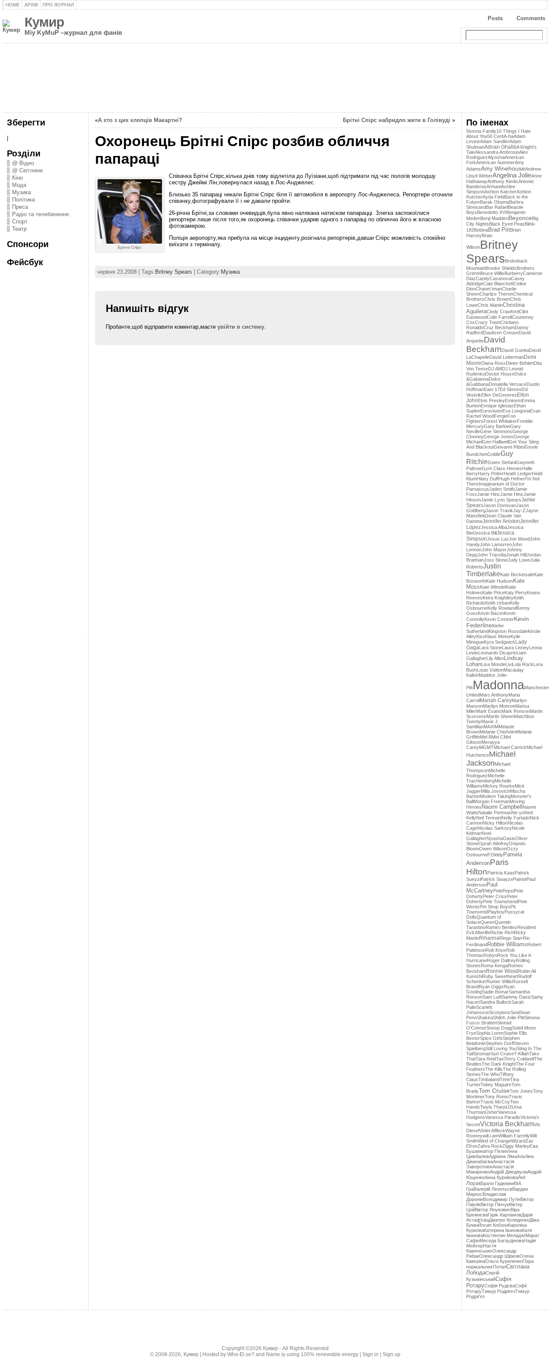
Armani (493, 186)
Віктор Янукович (492, 1209)
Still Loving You (501, 1048)
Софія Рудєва (499, 1285)
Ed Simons (511, 389)
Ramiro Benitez (501, 927)
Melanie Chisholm (498, 731)
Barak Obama (494, 202)
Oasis (509, 838)
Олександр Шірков (499, 1256)
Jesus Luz (498, 538)
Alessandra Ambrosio (497, 152)
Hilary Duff (487, 478)
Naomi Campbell (502, 807)
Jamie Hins (511, 494)
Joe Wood (519, 538)
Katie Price (493, 592)
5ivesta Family (481, 131)
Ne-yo (517, 812)
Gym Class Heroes (502, 468)
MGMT (486, 747)
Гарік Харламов (504, 1214)
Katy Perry (515, 592)
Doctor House (499, 373)
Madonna (498, 685)
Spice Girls (491, 1038)
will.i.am (490, 1135)
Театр (19, 229)
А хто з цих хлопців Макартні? (140, 120)
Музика (21, 192)
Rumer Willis (499, 981)
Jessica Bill (485, 532)
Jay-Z (519, 510)
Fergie (500, 416)
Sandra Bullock (495, 1002)
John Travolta (491, 554)
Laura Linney (515, 647)
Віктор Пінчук (494, 1204)
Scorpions (499, 1012)
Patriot (519, 879)
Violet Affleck (492, 1130)
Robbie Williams (507, 944)
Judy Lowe (518, 559)
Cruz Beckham (499, 327)
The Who (490, 1074)
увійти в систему (240, 327)
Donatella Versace (507, 384)
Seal (514, 1012)
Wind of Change (494, 1140)
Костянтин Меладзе (504, 1235)
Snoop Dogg (499, 1027)
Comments (530, 18)
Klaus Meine (497, 636)
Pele (497, 890)
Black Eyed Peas (507, 223)
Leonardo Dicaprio (497, 652)
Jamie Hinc (488, 494)
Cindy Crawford (502, 311)
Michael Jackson (491, 758)
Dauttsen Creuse (501, 332)
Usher (491, 1112)
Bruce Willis (492, 273)
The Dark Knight (499, 1064)
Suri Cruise (502, 1053)
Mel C (498, 737)
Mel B (486, 737)
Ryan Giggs (491, 986)
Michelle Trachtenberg (485, 778)
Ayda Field (493, 196)
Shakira (485, 1017)
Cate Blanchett (498, 283)
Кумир (44, 22)
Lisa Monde (493, 664)
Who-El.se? (240, 1354)
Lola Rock (522, 664)
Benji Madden (494, 218)
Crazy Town (487, 322)
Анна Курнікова (501, 1177)
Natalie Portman (494, 812)
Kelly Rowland (501, 608)
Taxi (500, 1058)
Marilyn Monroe (499, 706)
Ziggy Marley (515, 1146)
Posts (495, 18)
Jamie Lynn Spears (501, 499)
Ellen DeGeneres (499, 394)
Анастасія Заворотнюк (490, 1164)
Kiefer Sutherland (485, 628)
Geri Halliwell (495, 441)
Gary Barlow (497, 426)
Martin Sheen (500, 716)
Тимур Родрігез (498, 1291)
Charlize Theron (496, 293)
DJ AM (495, 368)
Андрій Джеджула (508, 1171)
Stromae (482, 1053)
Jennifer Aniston (501, 521)
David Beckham (485, 344)
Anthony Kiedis (502, 181)
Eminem (513, 400)
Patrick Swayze (496, 879)
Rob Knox (496, 950)
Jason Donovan (499, 505)
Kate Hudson (499, 581)
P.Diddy (495, 854)
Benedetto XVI (492, 212)
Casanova (500, 278)
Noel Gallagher (478, 836)
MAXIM (490, 726)
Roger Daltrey (501, 960)
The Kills (494, 1069)
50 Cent (495, 136)
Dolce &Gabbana (483, 381)
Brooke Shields (500, 268)
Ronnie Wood (502, 971)
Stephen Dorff (500, 1043)
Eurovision (491, 410)
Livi (508, 664)
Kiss (480, 636)
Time (505, 1079)
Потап (499, 1266)
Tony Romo (497, 1096)
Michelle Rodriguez (485, 773)
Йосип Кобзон (493, 1225)
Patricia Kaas (501, 872)
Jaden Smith (502, 489)
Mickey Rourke (499, 785)
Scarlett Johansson (479, 1010)
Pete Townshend (500, 901)
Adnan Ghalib (500, 147)
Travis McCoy (495, 1101)
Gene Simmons (496, 431)
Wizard (518, 1140)
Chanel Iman (489, 288)
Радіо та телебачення (40, 214)
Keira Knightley (498, 597)
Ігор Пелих (496, 1151)
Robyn (490, 955)
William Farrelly (514, 1135)
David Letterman (506, 357)
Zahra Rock (489, 1146)
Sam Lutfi (492, 996)
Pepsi (508, 890)
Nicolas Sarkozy (494, 828)
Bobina (481, 229)
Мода (19, 185)
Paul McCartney (482, 888)
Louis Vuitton (490, 669)
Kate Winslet (493, 587)
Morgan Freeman (492, 801)
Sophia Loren (490, 1033)
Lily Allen (495, 658)
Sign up (391, 1354)
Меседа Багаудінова (502, 1240)
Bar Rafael (497, 207)
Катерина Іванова (503, 1230)
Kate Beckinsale (517, 574)
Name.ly (275, 1354)
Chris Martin (490, 305)
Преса (20, 207)
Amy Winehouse (503, 168)
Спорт (20, 221)
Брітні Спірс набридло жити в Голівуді (396, 120)
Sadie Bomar (495, 991)
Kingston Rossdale (508, 631)
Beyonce (520, 218)
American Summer (495, 162)
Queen (487, 922)
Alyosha (496, 157)
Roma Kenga (494, 965)
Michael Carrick (510, 747)
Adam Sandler (494, 141)
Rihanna (489, 938)
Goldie (494, 454)
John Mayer (494, 549)
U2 (509, 1106)
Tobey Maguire (495, 1084)
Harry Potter (491, 473)
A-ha (508, 136)
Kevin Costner (499, 619)
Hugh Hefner (511, 478)
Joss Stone (495, 559)
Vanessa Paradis (502, 1117)
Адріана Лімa (503, 1156)
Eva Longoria (516, 410)
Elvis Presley (491, 400)
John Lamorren (496, 544)
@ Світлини (27, 170)
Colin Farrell (499, 317)
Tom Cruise (494, 1090)
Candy (482, 278)
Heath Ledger (518, 473)
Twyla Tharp (493, 1106)
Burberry (513, 273)
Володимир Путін (501, 1199)
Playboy (496, 911)
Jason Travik (499, 510)
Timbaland (489, 1079)
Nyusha (494, 838)
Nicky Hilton (495, 822)
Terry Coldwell (519, 1058)
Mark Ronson (515, 711)
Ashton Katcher (500, 191)
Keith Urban (497, 602)
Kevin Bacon (491, 613)
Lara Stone (490, 647)
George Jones (498, 436)
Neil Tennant (489, 817)
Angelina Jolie (511, 175)
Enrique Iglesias (497, 405)
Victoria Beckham (507, 1124)
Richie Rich (502, 932)
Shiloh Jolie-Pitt (508, 1017)
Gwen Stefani (502, 462)
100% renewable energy (329, 1354)
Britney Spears (173, 272)
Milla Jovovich (495, 791)
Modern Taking (495, 796)
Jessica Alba (494, 527)
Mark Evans (488, 711)
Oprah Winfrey (493, 843)
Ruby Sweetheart (500, 976)
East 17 (492, 389)
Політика (23, 199)
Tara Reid (486, 1058)
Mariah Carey (496, 700)
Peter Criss (495, 896)
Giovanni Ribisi (509, 446)
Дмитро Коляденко (509, 1219)
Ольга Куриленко (503, 1261)
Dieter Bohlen (520, 363)
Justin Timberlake (483, 570)
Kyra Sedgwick (499, 642)
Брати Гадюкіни (497, 1183)
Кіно (17, 177)
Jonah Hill (516, 554)
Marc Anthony (494, 694)
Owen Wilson (493, 848)
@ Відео (23, 163)
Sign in (370, 1354)
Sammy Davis (516, 996)
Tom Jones (521, 1091)
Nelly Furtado (516, 817)
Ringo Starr (511, 938)
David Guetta (515, 350)
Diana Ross (493, 363)
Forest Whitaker (500, 421)
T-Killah (521, 1053)
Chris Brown (497, 299)
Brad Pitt (499, 229)
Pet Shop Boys (495, 906)
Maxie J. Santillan (482, 724)
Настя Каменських (481, 1248)
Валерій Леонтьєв (493, 1189)
